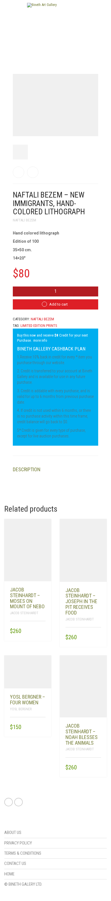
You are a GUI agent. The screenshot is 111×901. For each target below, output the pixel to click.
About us (12, 832)
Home (9, 874)
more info (40, 340)
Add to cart (58, 304)
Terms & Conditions (22, 853)
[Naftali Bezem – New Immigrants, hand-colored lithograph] (18, 172)
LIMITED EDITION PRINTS (38, 325)
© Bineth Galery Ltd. (23, 884)
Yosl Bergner (21, 709)
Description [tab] (26, 469)
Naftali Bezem (24, 220)
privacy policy (18, 843)
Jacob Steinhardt (24, 613)
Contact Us (15, 863)
